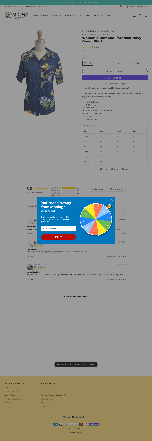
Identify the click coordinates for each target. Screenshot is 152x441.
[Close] (112, 200)
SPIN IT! (58, 237)
